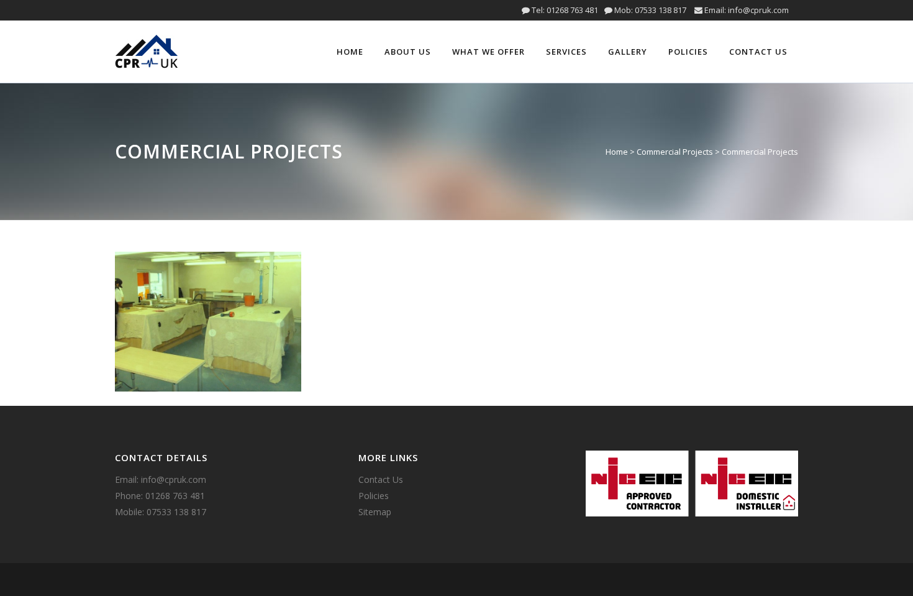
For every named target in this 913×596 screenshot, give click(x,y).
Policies (373, 496)
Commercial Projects (675, 151)
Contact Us (380, 479)
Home (617, 151)
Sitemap (374, 512)
